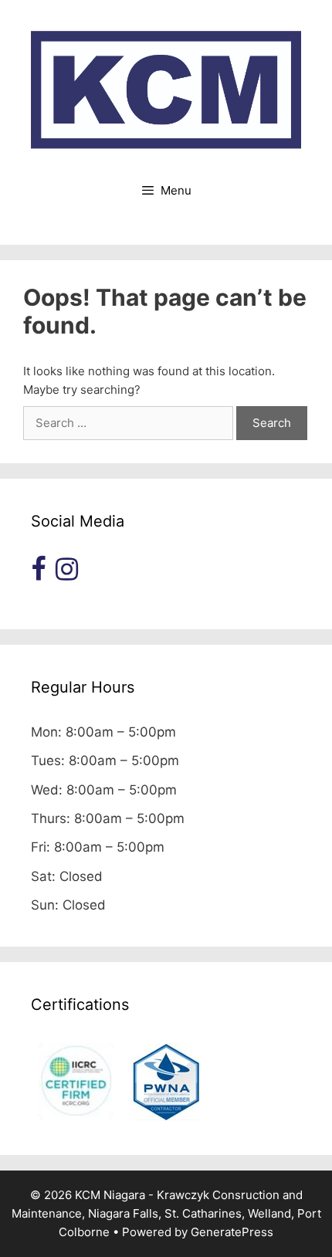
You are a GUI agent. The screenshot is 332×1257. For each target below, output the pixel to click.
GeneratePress (232, 1232)
